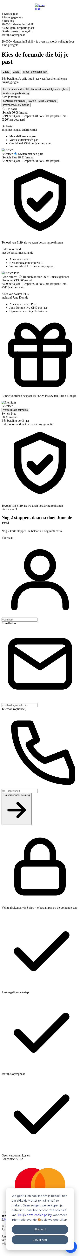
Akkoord (40, 1229)
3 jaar (35, 71)
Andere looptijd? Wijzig (16, 93)
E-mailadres (9, 623)
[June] (40, 7)
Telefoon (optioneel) (14, 709)
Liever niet (40, 1240)
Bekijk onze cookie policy (35, 1215)
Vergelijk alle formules (15, 409)
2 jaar (16, 71)
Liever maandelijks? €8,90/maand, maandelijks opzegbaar (35, 89)
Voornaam (8, 537)
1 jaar (6, 71)
